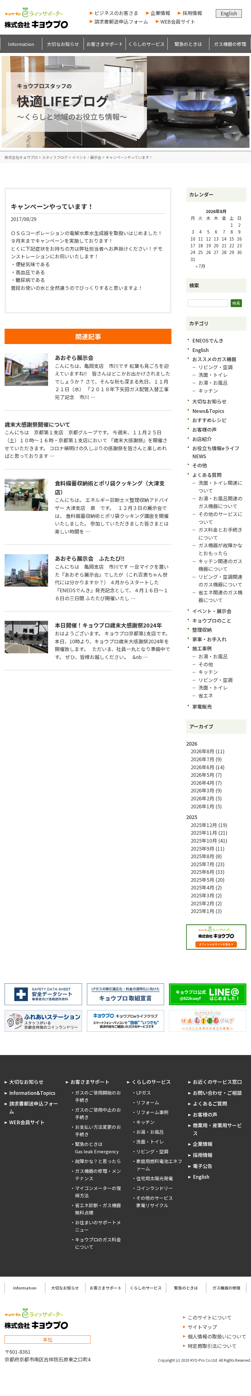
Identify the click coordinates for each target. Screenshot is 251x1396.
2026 (191, 743)
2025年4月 (202, 887)
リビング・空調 (215, 367)
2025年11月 (204, 832)
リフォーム (147, 1102)
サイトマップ (202, 1326)
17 (192, 245)
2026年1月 (202, 806)
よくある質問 (207, 474)
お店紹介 (202, 439)
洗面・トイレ (213, 374)
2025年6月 (202, 871)
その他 (199, 465)
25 (200, 252)
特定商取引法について (212, 1345)
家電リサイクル (152, 1205)
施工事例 (202, 648)
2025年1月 (202, 911)
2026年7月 (202, 759)
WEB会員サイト (177, 21)
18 (200, 245)
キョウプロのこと (211, 620)
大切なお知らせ (209, 401)
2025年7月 (202, 864)
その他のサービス (154, 1198)
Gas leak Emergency (97, 1151)
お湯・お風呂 (213, 382)
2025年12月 (204, 825)
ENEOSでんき (207, 340)
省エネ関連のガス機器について (220, 596)
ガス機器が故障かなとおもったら (220, 549)
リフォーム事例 (152, 1112)
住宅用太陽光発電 (154, 1178)
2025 (191, 817)
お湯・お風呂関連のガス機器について (220, 502)
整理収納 (202, 629)
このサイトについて (210, 1317)
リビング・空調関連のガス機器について (220, 580)
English (229, 13)
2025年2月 (202, 903)
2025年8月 (202, 856)
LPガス (143, 1092)
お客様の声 (204, 429)
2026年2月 (202, 798)
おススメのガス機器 (214, 359)
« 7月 (200, 266)
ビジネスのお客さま (116, 13)
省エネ (205, 695)
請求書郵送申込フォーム (121, 21)
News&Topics (208, 410)
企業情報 (160, 13)
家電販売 (202, 706)
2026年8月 (202, 751)
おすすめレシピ (209, 420)
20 (216, 245)
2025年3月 (202, 895)
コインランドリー (154, 1188)
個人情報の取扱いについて (217, 1336)
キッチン (208, 390)
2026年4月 (202, 782)
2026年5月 (202, 774)
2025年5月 (202, 879)
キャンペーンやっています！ (52, 206)
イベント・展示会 (211, 611)
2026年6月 (202, 767)
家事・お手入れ (209, 639)
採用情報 (192, 13)
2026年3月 (202, 790)
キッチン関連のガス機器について (220, 565)
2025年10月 (204, 840)
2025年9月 (202, 848)
